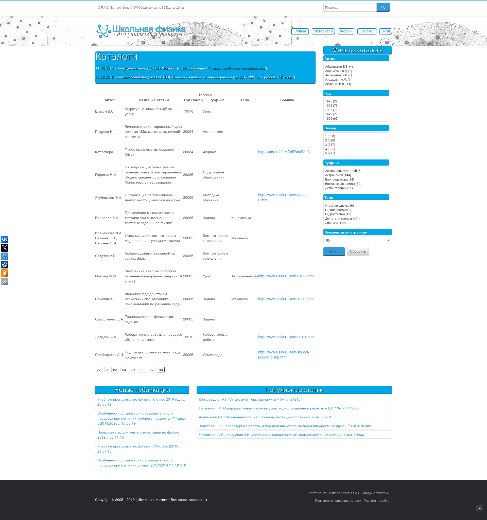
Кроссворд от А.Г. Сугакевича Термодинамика (237, 399)
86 (143, 369)
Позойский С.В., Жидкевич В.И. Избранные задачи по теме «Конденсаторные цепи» (269, 434)
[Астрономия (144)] (355, 175)
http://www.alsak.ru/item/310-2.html (286, 275)
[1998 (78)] (355, 114)
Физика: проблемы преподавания (236, 67)
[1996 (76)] (355, 105)
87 (152, 369)
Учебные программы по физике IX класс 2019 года (139, 399)
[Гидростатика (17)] (355, 214)
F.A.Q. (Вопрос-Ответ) (116, 7)
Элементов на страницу (345, 232)
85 (133, 369)
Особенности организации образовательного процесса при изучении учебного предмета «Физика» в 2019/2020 (142, 418)
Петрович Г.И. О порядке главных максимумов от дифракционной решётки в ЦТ (266, 407)
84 (124, 369)
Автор (330, 58)
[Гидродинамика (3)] (355, 209)
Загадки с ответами (375, 493)
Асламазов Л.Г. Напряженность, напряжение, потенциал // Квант (253, 416)
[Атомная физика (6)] (355, 205)
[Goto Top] (479, 508)
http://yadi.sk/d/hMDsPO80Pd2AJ (284, 151)
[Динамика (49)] (355, 222)
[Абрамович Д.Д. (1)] (355, 70)
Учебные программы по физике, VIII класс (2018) (138, 446)
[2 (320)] (355, 140)
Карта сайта (175, 7)
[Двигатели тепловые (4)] (355, 218)
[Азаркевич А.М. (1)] (355, 79)
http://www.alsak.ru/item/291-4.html (286, 336)
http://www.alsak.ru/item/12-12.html (286, 298)
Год (327, 93)
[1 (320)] (355, 136)
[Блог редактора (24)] (355, 179)
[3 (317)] (355, 144)
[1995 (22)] (355, 101)
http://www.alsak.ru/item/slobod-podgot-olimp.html (283, 354)
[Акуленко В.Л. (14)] (355, 83)
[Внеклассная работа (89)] (355, 183)
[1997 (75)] (355, 109)
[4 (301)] (355, 149)
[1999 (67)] (355, 118)
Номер (330, 127)
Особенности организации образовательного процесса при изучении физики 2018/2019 (135, 462)
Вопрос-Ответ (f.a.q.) (344, 493)
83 (115, 369)
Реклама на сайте (376, 500)
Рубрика (331, 162)
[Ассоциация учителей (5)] (355, 170)
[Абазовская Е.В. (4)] (355, 66)
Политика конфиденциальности (338, 500)
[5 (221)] (355, 153)
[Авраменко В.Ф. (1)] (355, 75)
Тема (328, 197)
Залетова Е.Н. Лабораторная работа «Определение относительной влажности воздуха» (272, 425)
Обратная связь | (150, 7)
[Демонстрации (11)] (355, 188)
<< (99, 369)
